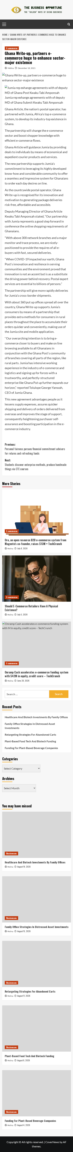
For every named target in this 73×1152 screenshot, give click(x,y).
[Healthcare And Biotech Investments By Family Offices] (36, 835)
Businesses (11, 853)
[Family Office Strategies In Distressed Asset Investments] (36, 899)
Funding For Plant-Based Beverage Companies (31, 748)
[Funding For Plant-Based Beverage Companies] (36, 1093)
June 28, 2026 (23, 680)
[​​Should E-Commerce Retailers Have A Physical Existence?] (36, 578)
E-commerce (11, 48)
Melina (11, 68)
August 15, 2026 (24, 931)
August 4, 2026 (23, 1125)
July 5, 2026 (22, 614)
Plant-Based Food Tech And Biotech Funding (30, 741)
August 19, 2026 (24, 866)
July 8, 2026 (22, 548)
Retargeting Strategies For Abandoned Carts (30, 734)
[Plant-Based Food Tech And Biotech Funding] (36, 1028)
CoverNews (52, 1142)
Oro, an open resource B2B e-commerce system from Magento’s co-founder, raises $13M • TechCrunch (35, 542)
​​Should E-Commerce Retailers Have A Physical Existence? (31, 608)
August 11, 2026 (23, 995)
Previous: (35, 448)
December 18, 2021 (26, 68)
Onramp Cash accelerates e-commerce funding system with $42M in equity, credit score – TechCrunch (36, 674)
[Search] (69, 24)
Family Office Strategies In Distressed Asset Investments (30, 725)
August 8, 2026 (23, 1060)
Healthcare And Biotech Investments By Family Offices (36, 717)
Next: (35, 464)
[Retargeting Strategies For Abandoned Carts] (36, 964)
